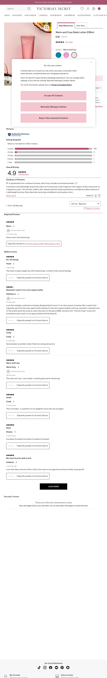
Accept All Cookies (53, 96)
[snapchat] (68, 667)
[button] (8, 82)
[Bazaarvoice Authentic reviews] (19, 135)
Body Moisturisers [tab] (66, 26)
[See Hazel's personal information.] (14, 264)
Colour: (59, 50)
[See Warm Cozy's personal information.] (18, 367)
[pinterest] (62, 667)
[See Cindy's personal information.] (14, 337)
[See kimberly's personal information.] (16, 462)
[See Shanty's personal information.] (15, 432)
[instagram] (45, 667)
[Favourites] (82, 9)
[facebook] (51, 667)
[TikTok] (39, 667)
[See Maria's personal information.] (14, 226)
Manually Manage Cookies (53, 107)
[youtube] (56, 667)
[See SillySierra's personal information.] (18, 294)
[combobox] (87, 204)
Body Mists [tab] (80, 26)
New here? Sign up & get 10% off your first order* (53, 2)
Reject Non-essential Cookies (53, 118)
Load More (53, 486)
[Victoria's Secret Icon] (53, 8)
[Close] (91, 62)
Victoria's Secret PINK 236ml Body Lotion (42, 244)
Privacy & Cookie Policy (61, 85)
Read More (99, 106)
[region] (53, 93)
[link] (88, 9)
